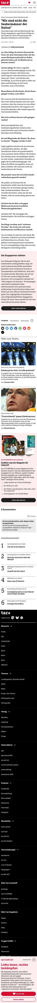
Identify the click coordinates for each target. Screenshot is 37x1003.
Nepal (3, 689)
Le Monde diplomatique (9, 899)
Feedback (4, 947)
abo (2, 751)
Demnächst (5, 855)
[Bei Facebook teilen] (15, 328)
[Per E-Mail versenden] (2, 328)
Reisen (3, 918)
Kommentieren (14, 321)
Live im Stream (6, 865)
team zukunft (5, 827)
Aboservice (5, 951)
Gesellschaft (5, 641)
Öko (2, 636)
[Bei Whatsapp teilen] (20, 328)
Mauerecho (5, 803)
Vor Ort (3, 860)
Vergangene (5, 870)
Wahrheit (4, 665)
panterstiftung (6, 770)
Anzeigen (4, 932)
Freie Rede (5, 808)
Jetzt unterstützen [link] (18, 308)
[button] (34, 2)
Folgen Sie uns (5, 618)
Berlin (3, 655)
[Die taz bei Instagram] (21, 618)
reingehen (4, 812)
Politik (3, 632)
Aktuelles (4, 717)
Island (3, 684)
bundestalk (5, 789)
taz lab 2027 (5, 874)
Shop (3, 928)
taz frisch (4, 832)
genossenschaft (6, 755)
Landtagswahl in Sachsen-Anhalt (12, 679)
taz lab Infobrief (6, 841)
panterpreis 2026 (7, 774)
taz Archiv (4, 903)
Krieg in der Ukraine (8, 693)
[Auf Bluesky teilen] (11, 328)
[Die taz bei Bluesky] (17, 618)
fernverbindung (6, 793)
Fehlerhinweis (24, 321)
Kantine (4, 923)
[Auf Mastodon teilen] (7, 328)
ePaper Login (6, 956)
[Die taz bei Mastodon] (12, 618)
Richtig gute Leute (7, 698)
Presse (3, 736)
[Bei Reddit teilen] (28, 328)
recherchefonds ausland (9, 765)
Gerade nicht (27, 960)
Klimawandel (5, 703)
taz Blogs (4, 889)
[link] (12, 7)
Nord (3, 660)
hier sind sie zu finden (10, 530)
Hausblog (4, 722)
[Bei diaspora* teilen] (24, 328)
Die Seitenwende (7, 727)
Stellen (3, 732)
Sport (3, 651)
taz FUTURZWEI (6, 894)
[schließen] (34, 960)
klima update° (6, 798)
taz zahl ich (5, 760)
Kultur (3, 646)
